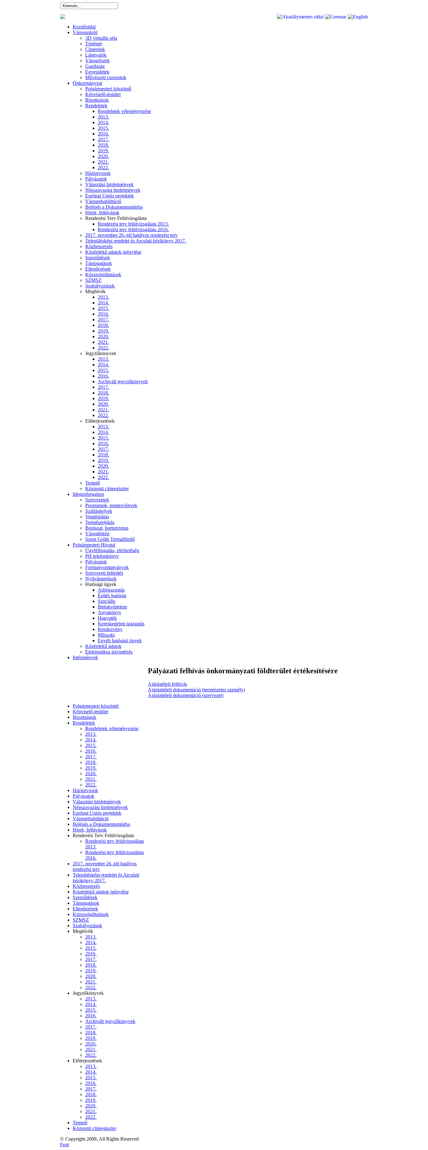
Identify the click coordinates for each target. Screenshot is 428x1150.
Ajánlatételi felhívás (167, 684)
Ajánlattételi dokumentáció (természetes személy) (196, 689)
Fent (64, 1144)
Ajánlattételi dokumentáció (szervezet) (185, 695)
